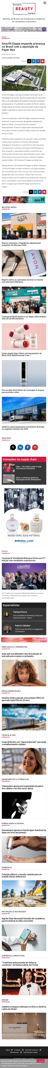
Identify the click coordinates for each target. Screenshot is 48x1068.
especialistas (11, 605)
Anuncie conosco (31, 1050)
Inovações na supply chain (20, 459)
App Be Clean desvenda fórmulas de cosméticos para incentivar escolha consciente (23, 919)
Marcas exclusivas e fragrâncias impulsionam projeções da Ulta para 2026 (21, 244)
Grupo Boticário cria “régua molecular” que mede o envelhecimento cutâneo (24, 743)
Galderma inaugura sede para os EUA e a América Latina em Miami (24, 1007)
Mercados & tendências (14, 647)
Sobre (8, 1050)
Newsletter (14, 1052)
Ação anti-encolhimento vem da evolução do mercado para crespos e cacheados (22, 655)
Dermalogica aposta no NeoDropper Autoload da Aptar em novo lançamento (24, 831)
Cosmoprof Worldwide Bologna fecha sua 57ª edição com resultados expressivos (23, 559)
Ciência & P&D (9, 735)
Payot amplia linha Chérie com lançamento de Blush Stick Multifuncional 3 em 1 (22, 354)
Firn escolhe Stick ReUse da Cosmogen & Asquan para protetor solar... (23, 391)
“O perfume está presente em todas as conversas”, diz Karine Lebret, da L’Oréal (20, 963)
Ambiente (7, 867)
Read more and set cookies (17, 1066)
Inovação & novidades (14, 911)
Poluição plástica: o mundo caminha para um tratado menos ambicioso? (22, 875)
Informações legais (30, 1052)
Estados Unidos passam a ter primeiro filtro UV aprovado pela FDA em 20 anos (23, 699)
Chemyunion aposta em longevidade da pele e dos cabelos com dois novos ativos (22, 787)
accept (41, 1061)
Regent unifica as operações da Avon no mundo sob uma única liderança (22, 281)
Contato (17, 1050)
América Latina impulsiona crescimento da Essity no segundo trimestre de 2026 (23, 428)
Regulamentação (11, 691)
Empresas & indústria (13, 955)
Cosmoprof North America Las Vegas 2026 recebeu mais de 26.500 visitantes (24, 318)
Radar (4, 37)
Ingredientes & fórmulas (15, 779)
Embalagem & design (13, 823)
